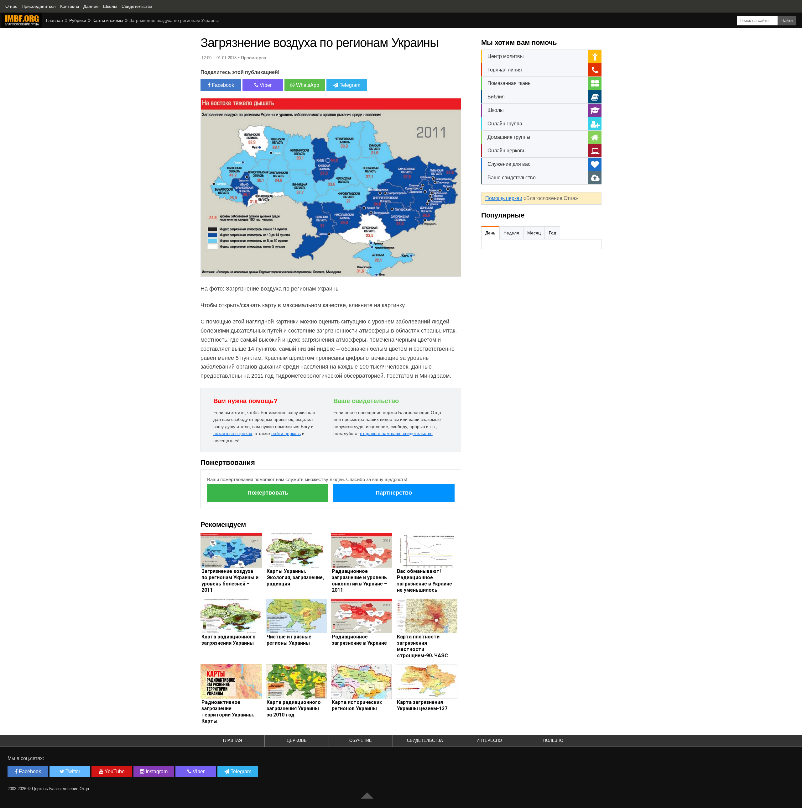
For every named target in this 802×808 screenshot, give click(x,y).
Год (552, 232)
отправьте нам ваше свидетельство (396, 433)
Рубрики (77, 20)
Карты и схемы (107, 20)
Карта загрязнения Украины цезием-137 (422, 705)
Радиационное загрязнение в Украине (359, 640)
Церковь (297, 740)
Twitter (72, 771)
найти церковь (286, 433)
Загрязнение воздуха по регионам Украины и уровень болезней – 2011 (229, 580)
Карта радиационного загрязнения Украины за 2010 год (294, 708)
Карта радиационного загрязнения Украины (228, 640)
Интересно (489, 740)
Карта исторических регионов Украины (357, 705)
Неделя (511, 232)
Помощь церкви (503, 198)
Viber (265, 85)
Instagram (156, 771)
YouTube (114, 771)
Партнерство (394, 493)
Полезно (553, 740)
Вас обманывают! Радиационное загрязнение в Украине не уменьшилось (424, 580)
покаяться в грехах (232, 433)
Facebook (222, 85)
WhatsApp (307, 85)
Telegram (349, 85)
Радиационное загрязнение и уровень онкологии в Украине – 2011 (359, 580)
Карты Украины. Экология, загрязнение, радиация (295, 577)
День (490, 232)
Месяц (534, 232)
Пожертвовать (267, 493)
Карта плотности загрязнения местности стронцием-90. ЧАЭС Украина (422, 649)
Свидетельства (425, 740)
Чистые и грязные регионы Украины (289, 640)
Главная (54, 20)
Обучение (360, 740)
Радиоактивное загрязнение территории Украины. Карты (227, 711)
